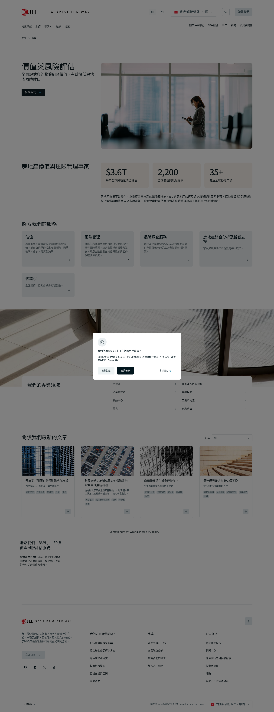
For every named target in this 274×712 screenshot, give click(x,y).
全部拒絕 (106, 370)
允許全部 (125, 370)
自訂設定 (165, 371)
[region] (137, 356)
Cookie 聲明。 (114, 360)
